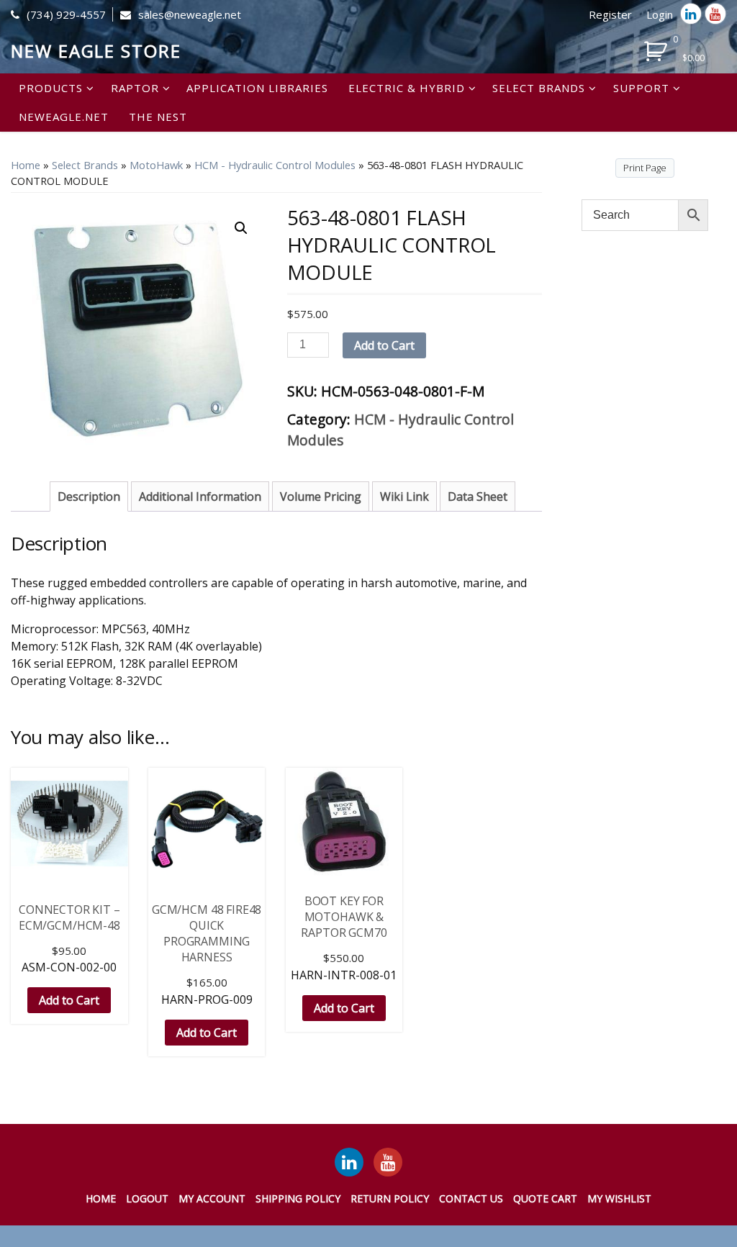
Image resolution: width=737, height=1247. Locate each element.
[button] (241, 228)
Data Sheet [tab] (477, 496)
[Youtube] (715, 14)
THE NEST (158, 116)
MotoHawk (156, 165)
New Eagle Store (96, 51)
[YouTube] (388, 1162)
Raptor (135, 88)
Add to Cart (384, 345)
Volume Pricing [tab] (320, 496)
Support (641, 88)
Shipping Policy (298, 1198)
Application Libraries (257, 88)
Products (51, 88)
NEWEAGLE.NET (64, 116)
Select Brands (538, 88)
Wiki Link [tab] (404, 496)
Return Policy (390, 1198)
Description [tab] (89, 496)
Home (25, 165)
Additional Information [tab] (200, 496)
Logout (147, 1198)
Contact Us (471, 1198)
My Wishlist (619, 1198)
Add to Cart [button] (69, 1000)
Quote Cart (545, 1198)
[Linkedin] (691, 14)
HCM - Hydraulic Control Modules (275, 165)
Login (659, 14)
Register (610, 14)
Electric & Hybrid (406, 88)
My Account (211, 1198)
